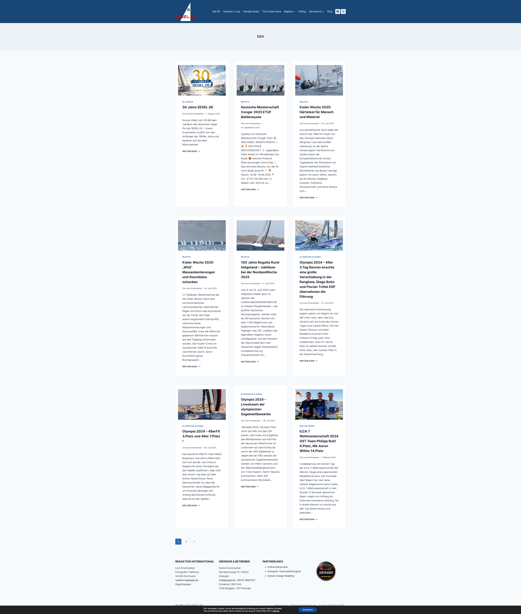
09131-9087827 (246, 580)
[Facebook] (337, 11)
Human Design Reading (280, 575)
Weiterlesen (191, 151)
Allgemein (187, 102)
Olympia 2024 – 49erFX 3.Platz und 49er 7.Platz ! (201, 436)
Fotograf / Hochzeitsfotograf (284, 571)
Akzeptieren (307, 609)
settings (275, 611)
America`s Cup (231, 11)
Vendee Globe (251, 11)
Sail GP (216, 11)
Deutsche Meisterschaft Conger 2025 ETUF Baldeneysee (260, 112)
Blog (329, 11)
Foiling (302, 11)
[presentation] (202, 80)
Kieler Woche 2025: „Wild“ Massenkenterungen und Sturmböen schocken (198, 272)
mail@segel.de (227, 580)
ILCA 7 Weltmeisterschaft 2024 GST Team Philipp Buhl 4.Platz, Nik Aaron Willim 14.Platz (319, 441)
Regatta (245, 102)
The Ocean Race (271, 11)
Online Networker (277, 567)
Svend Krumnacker (194, 114)
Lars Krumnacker (252, 123)
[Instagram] (343, 11)
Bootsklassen (307, 426)
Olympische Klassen (310, 257)
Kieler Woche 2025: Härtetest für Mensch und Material (316, 112)
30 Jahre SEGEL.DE (197, 107)
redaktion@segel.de (186, 580)
